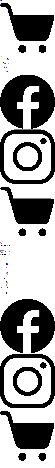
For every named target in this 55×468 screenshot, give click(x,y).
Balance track (5, 70)
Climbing (4, 62)
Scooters (5, 68)
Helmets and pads (6, 67)
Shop (1, 56)
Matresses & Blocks (5, 69)
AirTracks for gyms (6, 58)
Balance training (6, 65)
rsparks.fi (2, 73)
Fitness (4, 64)
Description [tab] (2, 252)
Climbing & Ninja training (7, 63)
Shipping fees (1, 465)
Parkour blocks (6, 71)
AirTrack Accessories (6, 59)
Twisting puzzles (4, 243)
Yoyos (5, 60)
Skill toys (1, 243)
